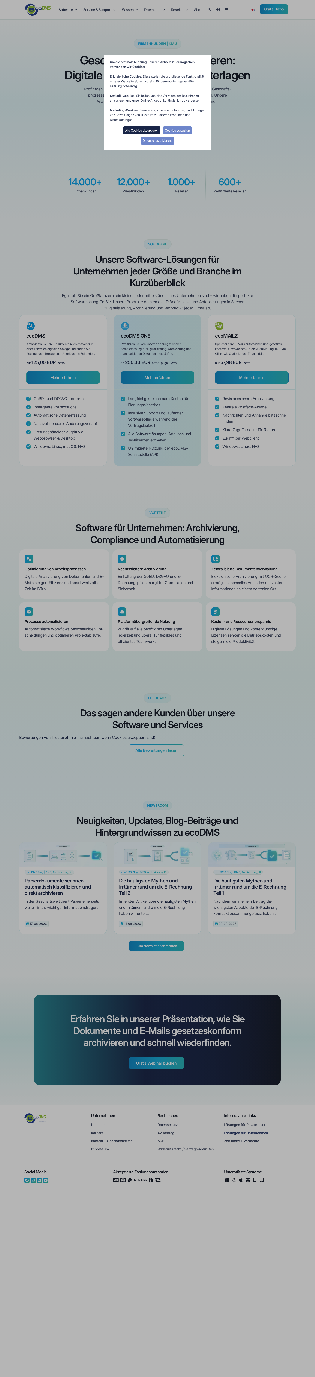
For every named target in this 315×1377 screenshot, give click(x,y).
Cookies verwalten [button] (177, 130)
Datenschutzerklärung (157, 140)
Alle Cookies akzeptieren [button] (142, 130)
